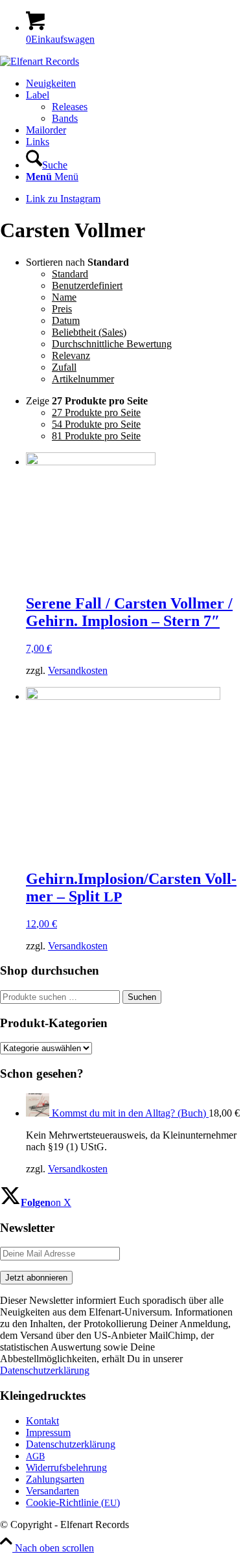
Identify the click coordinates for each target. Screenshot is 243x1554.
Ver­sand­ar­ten (52, 1490)
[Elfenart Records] (39, 61)
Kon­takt (42, 1420)
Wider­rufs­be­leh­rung (66, 1467)
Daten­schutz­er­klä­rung (70, 1444)
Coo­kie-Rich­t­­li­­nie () (73, 1502)
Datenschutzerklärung (44, 1370)
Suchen (142, 997)
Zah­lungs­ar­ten (55, 1479)
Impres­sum (48, 1432)
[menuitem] (134, 83)
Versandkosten (78, 670)
